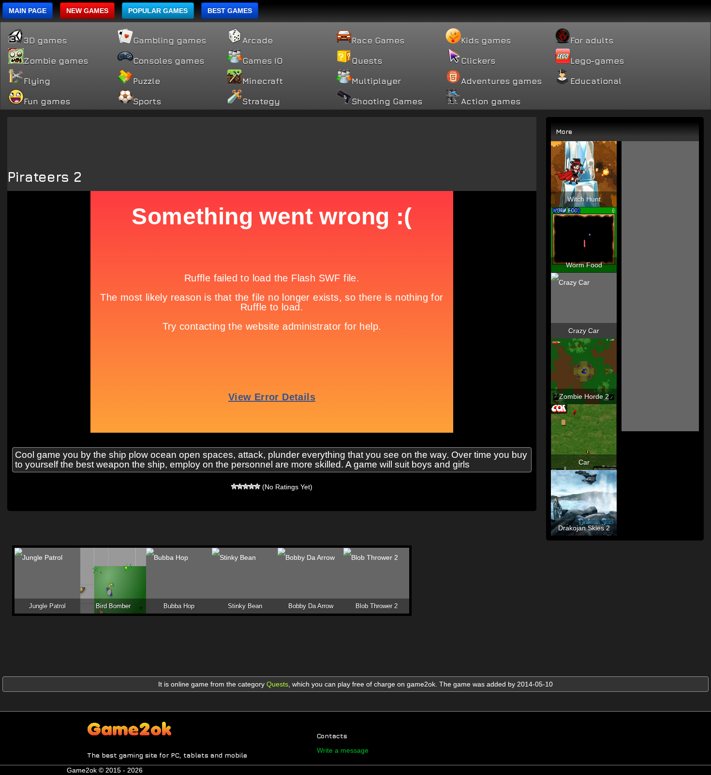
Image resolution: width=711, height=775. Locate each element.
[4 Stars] (251, 486)
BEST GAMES (229, 11)
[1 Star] (234, 486)
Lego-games (597, 61)
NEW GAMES (87, 11)
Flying (37, 81)
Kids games (486, 40)
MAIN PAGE (27, 11)
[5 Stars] (257, 486)
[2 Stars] (240, 486)
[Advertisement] (272, 139)
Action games (490, 101)
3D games (45, 40)
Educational (596, 81)
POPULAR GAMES (158, 11)
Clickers (478, 61)
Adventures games (501, 81)
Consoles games (168, 61)
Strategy (261, 101)
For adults (591, 40)
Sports (147, 101)
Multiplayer (376, 81)
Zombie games (56, 61)
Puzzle (146, 81)
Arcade (257, 40)
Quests (367, 61)
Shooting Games (387, 101)
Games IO (262, 61)
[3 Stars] (246, 486)
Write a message (343, 750)
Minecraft (262, 81)
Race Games (378, 40)
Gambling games (169, 40)
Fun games (47, 101)
